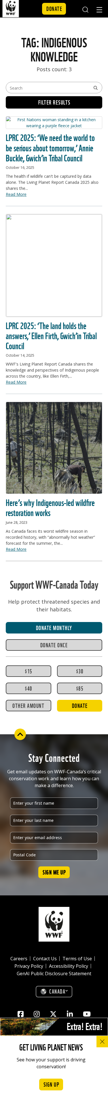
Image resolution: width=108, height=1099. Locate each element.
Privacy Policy (28, 966)
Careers (18, 958)
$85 (80, 688)
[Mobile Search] (85, 8)
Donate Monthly (54, 627)
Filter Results (54, 102)
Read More (16, 194)
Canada (57, 991)
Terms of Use (77, 958)
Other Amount (28, 705)
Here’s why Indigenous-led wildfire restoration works (50, 506)
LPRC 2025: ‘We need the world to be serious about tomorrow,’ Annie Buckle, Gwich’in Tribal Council (50, 146)
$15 (28, 671)
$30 (80, 671)
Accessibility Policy (68, 966)
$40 (28, 688)
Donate (54, 8)
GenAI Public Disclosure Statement (54, 973)
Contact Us (45, 958)
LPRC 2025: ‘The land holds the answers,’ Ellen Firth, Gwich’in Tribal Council (51, 334)
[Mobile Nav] (99, 10)
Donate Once (54, 645)
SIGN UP (51, 1084)
